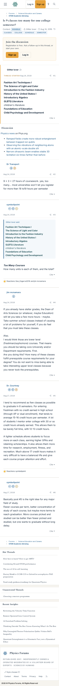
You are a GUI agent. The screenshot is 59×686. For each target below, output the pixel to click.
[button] (50, 75)
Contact (7, 676)
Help (40, 676)
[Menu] (5, 4)
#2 (54, 174)
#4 (54, 302)
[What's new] (48, 4)
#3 (54, 215)
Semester (41, 33)
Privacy (33, 676)
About (16, 676)
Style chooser (12, 672)
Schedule (29, 33)
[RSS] (46, 676)
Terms (24, 676)
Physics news (8, 133)
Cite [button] (51, 118)
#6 (54, 492)
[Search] (54, 4)
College (18, 33)
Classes (8, 33)
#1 (54, 76)
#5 (54, 396)
